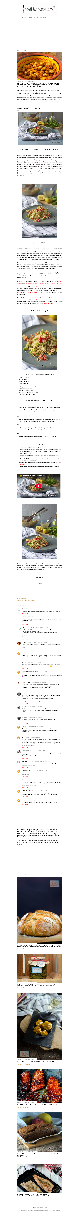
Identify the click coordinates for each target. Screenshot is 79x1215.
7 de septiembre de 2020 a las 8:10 (41, 761)
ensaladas (24, 598)
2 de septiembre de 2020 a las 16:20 (33, 653)
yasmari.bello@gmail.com (29, 671)
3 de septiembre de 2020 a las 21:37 (35, 706)
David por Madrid (26, 770)
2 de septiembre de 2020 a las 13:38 (40, 608)
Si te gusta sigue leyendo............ (53, 101)
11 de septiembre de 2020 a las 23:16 (37, 780)
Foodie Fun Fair (26, 682)
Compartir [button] (19, 102)
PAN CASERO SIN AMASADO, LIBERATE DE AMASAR (39, 946)
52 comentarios (26, 987)
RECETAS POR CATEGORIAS (34, 17)
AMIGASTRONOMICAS (28, 693)
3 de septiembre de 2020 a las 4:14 (38, 682)
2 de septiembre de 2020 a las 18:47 (35, 662)
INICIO (24, 17)
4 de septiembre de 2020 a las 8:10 (35, 726)
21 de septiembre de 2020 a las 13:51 (39, 800)
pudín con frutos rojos (31, 283)
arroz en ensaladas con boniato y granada (50, 283)
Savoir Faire (41, 162)
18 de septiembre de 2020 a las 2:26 (39, 790)
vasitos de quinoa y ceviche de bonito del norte (29, 292)
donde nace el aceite (49, 303)
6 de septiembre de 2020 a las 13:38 (38, 750)
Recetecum (25, 717)
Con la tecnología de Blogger (40, 1207)
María (23, 653)
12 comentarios (26, 1064)
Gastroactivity (25, 780)
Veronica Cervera (26, 642)
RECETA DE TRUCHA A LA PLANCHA (33, 1195)
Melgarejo (39, 299)
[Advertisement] (39, 35)
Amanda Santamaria (27, 616)
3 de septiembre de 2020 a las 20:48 (43, 693)
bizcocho (35, 287)
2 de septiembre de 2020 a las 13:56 (41, 616)
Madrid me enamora (27, 761)
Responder (25, 613)
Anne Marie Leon (26, 790)
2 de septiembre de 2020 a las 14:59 (39, 642)
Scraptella (24, 706)
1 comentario (26, 1197)
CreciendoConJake (27, 609)
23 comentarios (26, 1107)
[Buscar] (61, 4)
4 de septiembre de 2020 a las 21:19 (32, 737)
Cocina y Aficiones (27, 627)
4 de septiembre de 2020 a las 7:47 (36, 717)
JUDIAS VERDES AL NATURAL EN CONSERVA (36, 985)
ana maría (24, 726)
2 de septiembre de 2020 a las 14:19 (40, 627)
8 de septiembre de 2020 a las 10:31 (39, 770)
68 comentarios (26, 948)
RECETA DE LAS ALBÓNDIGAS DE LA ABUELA (36, 1061)
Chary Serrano (25, 750)
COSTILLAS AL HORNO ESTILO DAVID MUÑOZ (37, 1104)
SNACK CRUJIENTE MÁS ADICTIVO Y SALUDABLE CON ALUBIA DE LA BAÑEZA (38, 85)
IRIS (23, 737)
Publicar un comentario (28, 102)
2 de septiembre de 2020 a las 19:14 (44, 671)
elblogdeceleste (26, 800)
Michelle (24, 662)
